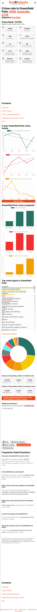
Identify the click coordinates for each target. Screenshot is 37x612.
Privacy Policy (22, 609)
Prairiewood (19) (29, 405)
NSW (12, 11)
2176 (5, 14)
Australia (23, 11)
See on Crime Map (24, 445)
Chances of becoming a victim (13, 118)
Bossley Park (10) (7, 405)
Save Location (10, 445)
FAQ (3, 121)
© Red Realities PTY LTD (6, 609)
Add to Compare (19, 442)
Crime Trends (7, 111)
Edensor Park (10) (18, 405)
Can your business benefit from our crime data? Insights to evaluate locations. (17, 398)
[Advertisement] (18, 83)
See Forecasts (18, 201)
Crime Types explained (9, 334)
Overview (5, 107)
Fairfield (16, 17)
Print (6, 442)
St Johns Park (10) (7, 408)
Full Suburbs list (8, 448)
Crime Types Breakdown (11, 114)
